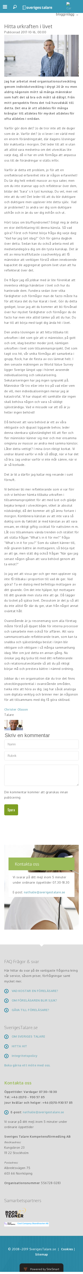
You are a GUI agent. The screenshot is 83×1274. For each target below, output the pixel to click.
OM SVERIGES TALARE (28, 1036)
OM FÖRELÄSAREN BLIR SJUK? (34, 1000)
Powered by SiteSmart (44, 1269)
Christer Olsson (16, 709)
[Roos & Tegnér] (15, 1212)
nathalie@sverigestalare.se (44, 892)
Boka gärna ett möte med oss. (27, 1065)
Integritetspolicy (24, 1055)
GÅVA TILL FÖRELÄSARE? (30, 1010)
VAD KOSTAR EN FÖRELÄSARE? (35, 991)
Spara (11, 809)
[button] (5, 8)
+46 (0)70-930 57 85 (57, 1102)
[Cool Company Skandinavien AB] (25, 1224)
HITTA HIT (19, 1046)
